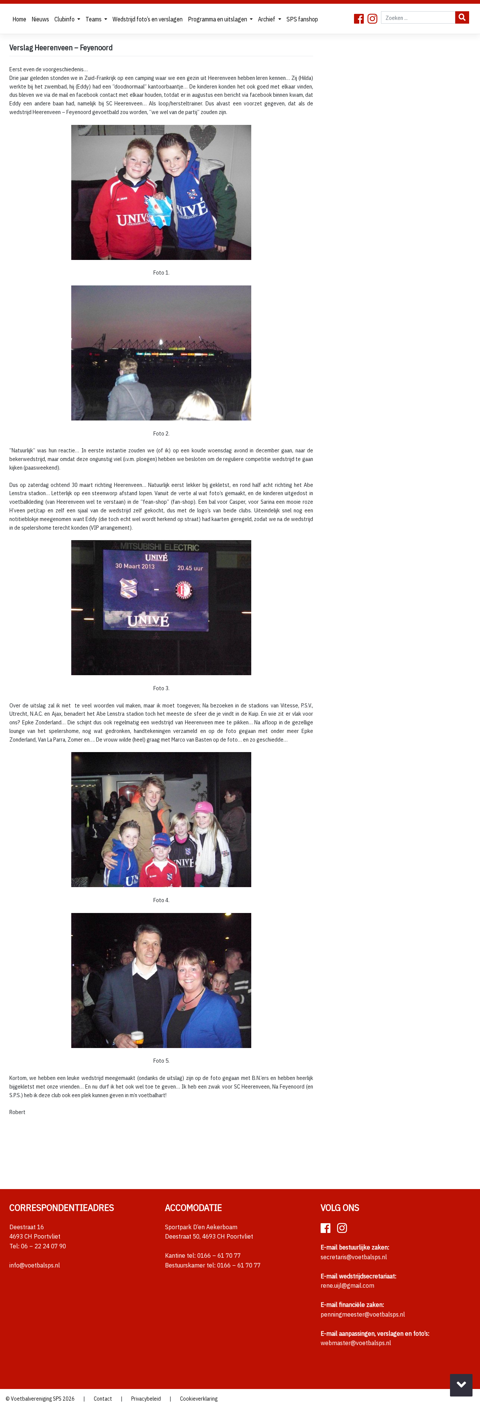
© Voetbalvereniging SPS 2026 (40, 1398)
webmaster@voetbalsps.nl (356, 1343)
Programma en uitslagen (218, 19)
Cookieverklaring (199, 1398)
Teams (94, 19)
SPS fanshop (302, 19)
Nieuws (40, 19)
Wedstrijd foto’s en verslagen (147, 19)
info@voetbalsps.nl (34, 1265)
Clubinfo (65, 19)
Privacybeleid (146, 1398)
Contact (103, 1398)
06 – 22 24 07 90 (43, 1246)
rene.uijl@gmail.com (347, 1285)
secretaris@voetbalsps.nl (354, 1257)
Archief (267, 19)
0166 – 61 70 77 (219, 1255)
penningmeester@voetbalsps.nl (363, 1314)
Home (19, 19)
